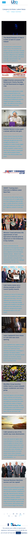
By (10, 44)
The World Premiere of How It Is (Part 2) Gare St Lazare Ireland (14, 39)
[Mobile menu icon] (4, 2)
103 (16, 516)
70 (20, 514)
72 (8, 516)
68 (13, 514)
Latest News (6, 44)
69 (17, 514)
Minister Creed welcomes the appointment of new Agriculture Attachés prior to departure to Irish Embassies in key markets (14, 237)
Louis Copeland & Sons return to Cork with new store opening (14, 337)
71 (23, 514)
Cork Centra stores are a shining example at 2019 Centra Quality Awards (12, 287)
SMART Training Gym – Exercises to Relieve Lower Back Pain (13, 190)
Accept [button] (18, 533)
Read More (24, 533)
